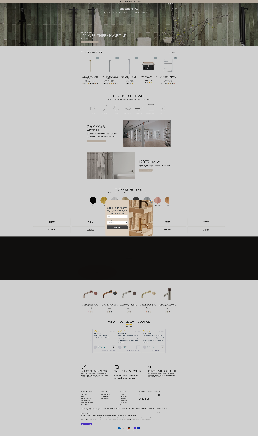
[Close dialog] (151, 201)
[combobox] (117, 222)
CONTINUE (117, 227)
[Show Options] (126, 222)
